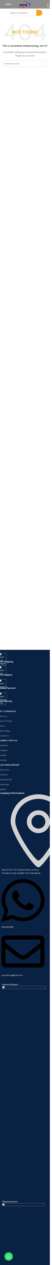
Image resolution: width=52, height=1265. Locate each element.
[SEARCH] (39, 13)
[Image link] (24, 1093)
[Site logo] (24, 4)
